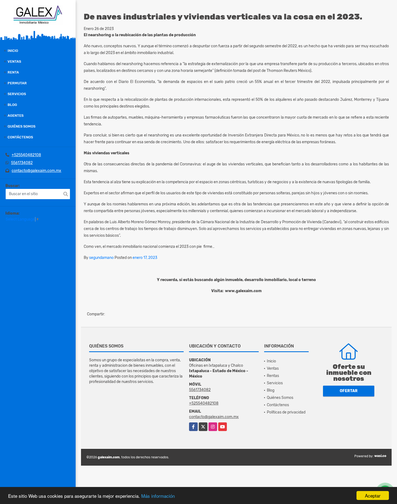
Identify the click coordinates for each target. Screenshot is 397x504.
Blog (12, 105)
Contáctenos (20, 137)
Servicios (17, 94)
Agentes (15, 116)
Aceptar (373, 495)
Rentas (273, 375)
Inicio (13, 51)
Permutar (17, 83)
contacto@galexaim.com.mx (36, 170)
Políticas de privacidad (286, 412)
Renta (13, 72)
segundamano (101, 257)
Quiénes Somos (21, 126)
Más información (158, 495)
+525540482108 (26, 155)
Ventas (14, 61)
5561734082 (22, 163)
